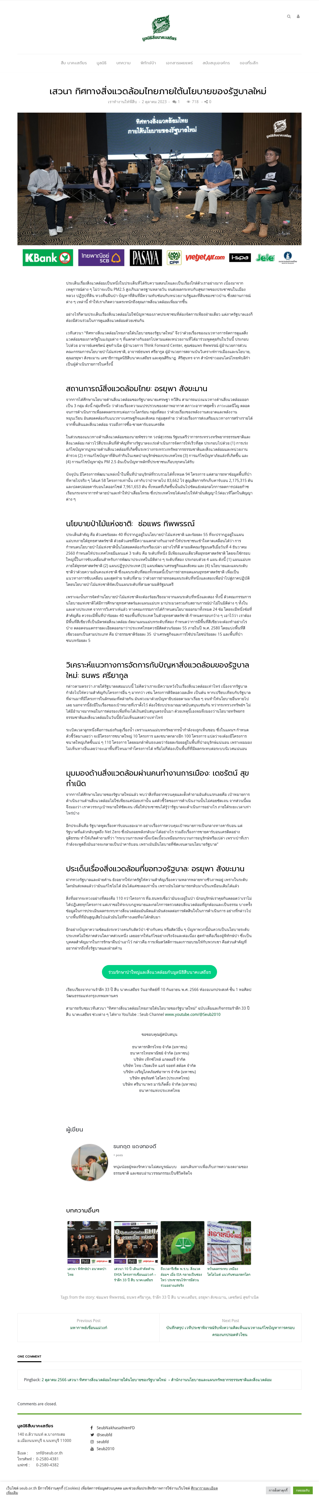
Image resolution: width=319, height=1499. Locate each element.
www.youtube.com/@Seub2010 (193, 1014)
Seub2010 (105, 1448)
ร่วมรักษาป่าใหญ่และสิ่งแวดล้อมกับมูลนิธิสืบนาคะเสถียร (159, 972)
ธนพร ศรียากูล (139, 1297)
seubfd (103, 1441)
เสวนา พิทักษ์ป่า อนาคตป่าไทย (87, 1271)
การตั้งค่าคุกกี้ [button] (278, 1490)
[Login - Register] (298, 16)
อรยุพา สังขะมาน (212, 1297)
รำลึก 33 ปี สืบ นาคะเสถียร (174, 1297)
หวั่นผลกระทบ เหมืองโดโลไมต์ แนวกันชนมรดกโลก (228, 1271)
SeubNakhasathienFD (116, 1427)
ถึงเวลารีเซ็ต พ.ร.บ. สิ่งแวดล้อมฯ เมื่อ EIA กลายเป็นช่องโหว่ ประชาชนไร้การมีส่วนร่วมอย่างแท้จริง (181, 1277)
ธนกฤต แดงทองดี (134, 1146)
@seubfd (104, 1434)
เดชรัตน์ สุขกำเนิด (243, 1297)
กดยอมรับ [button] (303, 1490)
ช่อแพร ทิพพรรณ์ (110, 1297)
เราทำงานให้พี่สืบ (122, 101)
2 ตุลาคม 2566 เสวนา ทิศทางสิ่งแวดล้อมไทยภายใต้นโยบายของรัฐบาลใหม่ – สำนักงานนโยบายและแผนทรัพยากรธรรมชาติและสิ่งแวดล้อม (157, 1379)
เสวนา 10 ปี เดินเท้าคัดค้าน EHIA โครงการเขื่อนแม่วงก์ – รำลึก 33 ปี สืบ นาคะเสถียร (135, 1274)
